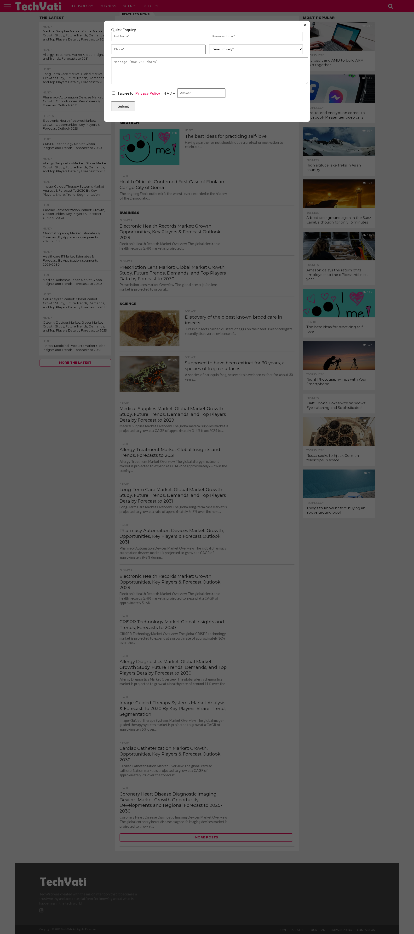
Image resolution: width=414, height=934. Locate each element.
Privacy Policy (147, 93)
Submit (123, 106)
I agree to (139, 93)
